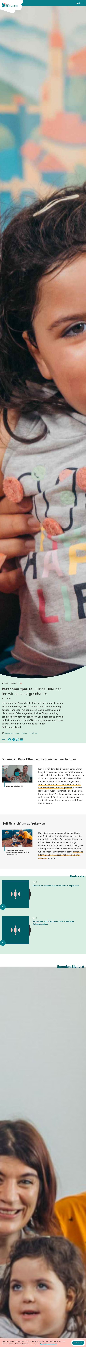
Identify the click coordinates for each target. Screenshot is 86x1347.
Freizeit (24, 733)
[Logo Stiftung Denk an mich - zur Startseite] (9, 5)
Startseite (5, 683)
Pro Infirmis (33, 733)
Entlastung (8, 733)
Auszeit (17, 733)
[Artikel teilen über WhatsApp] (18, 739)
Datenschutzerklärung (48, 1344)
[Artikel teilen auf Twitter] (14, 739)
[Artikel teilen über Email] (22, 739)
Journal (13, 683)
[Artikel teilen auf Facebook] (10, 739)
